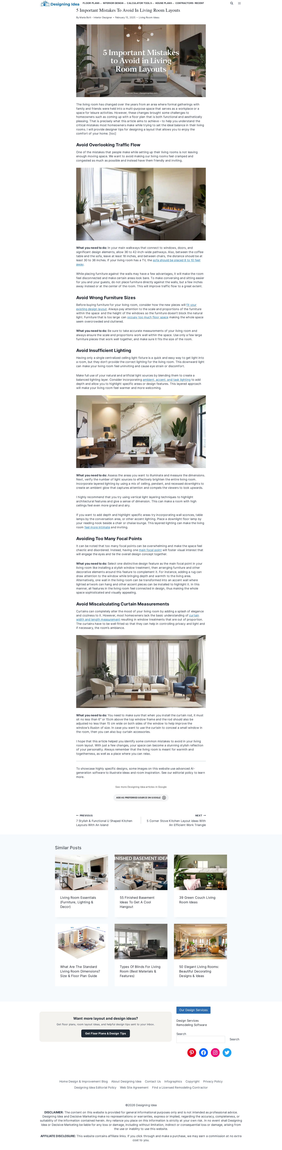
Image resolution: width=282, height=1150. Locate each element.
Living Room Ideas (149, 17)
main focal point (150, 550)
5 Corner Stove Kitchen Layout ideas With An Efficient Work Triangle (176, 820)
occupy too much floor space (147, 317)
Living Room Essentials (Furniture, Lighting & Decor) (78, 902)
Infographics (173, 1081)
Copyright (193, 1081)
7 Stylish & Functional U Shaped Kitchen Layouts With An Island (104, 820)
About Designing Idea (126, 1081)
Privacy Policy (213, 1081)
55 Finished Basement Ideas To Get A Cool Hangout (137, 902)
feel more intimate (97, 527)
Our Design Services (193, 1010)
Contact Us (153, 1081)
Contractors (184, 3)
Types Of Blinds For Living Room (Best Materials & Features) (140, 971)
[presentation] (81, 872)
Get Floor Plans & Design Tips (105, 1033)
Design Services (187, 1020)
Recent (199, 3)
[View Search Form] (232, 3)
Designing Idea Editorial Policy (95, 1087)
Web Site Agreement (134, 1087)
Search (181, 1034)
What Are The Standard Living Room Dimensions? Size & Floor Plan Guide (80, 971)
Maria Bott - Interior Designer (95, 17)
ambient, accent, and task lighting (167, 379)
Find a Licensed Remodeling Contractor (180, 1087)
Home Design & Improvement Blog (83, 1081)
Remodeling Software (191, 1024)
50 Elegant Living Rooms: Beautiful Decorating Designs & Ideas (199, 971)
